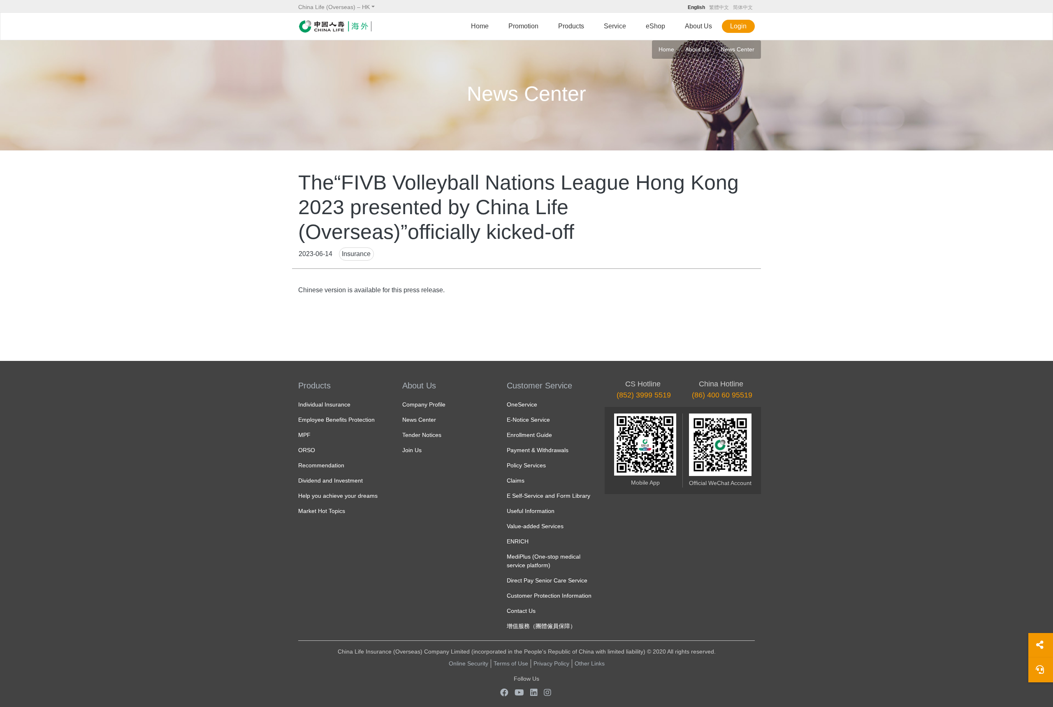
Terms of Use (511, 663)
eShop (655, 26)
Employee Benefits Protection (336, 419)
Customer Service (539, 385)
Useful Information (530, 511)
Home (480, 26)
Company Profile (423, 404)
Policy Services (526, 465)
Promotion (523, 26)
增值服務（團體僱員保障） (541, 626)
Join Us (412, 450)
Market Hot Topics (321, 511)
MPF (304, 435)
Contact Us (521, 611)
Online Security (468, 663)
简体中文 (743, 7)
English (696, 7)
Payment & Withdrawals (537, 450)
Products (571, 26)
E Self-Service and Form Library (548, 495)
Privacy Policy (551, 663)
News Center (737, 49)
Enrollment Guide (529, 435)
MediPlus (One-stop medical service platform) (543, 560)
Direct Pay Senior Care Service (547, 580)
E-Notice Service (528, 419)
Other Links (590, 663)
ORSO (306, 450)
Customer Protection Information (549, 595)
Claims (515, 480)
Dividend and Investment (330, 480)
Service (615, 26)
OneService (522, 404)
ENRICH (518, 541)
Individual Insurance (324, 404)
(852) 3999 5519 (644, 395)
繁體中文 (719, 7)
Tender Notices (421, 435)
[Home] (335, 26)
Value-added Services (535, 526)
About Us (698, 26)
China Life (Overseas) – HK (334, 7)
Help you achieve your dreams (338, 495)
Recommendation (321, 465)
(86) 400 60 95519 (722, 395)
